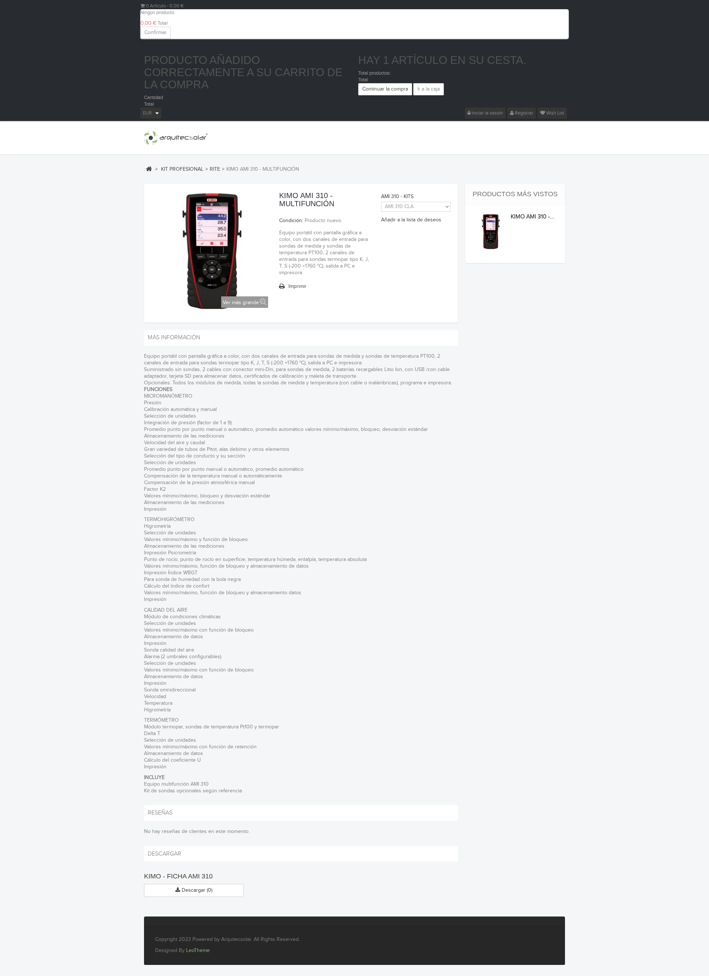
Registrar (523, 113)
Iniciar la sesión (486, 113)
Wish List (554, 113)
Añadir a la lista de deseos (411, 220)
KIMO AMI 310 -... (532, 216)
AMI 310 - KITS (398, 197)
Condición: (291, 221)
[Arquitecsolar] (176, 138)
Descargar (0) (196, 890)
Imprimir (297, 286)
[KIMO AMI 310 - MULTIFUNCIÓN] (491, 232)
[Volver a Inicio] (149, 169)
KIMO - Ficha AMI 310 (178, 876)
